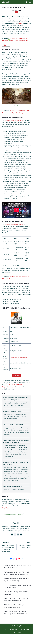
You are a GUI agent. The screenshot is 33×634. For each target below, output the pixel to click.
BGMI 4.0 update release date (14, 224)
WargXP (19, 626)
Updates (20, 514)
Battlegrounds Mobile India (9, 514)
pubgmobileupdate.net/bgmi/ (19, 357)
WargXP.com (6, 508)
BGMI (20, 23)
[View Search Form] (26, 2)
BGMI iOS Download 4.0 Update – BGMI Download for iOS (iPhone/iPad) (8, 547)
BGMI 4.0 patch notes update (14, 120)
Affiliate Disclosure (16, 632)
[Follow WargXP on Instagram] (18, 534)
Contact (11, 629)
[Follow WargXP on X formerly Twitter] (15, 534)
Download (16, 375)
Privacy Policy (25, 629)
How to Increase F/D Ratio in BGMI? (25, 545)
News (16, 12)
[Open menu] (30, 2)
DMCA (17, 629)
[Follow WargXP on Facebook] (12, 534)
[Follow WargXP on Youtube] (21, 534)
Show (6, 45)
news (9, 506)
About (5, 629)
